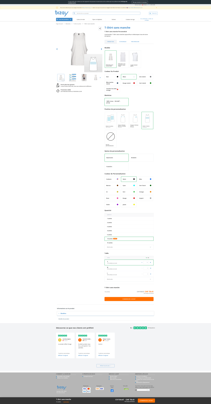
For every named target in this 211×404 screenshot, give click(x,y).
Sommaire (66, 402)
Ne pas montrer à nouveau (140, 2)
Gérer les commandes (115, 379)
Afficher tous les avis (105, 365)
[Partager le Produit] (100, 28)
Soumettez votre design (63, 376)
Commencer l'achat (129, 299)
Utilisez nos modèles (62, 378)
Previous (57, 49)
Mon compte (113, 378)
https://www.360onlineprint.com (135, 7)
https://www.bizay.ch (87, 7)
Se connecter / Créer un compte (146, 19)
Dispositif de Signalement (142, 382)
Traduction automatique (64, 353)
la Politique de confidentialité (143, 378)
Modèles (63, 313)
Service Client (138, 5)
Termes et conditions (141, 376)
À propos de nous (88, 376)
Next (101, 49)
